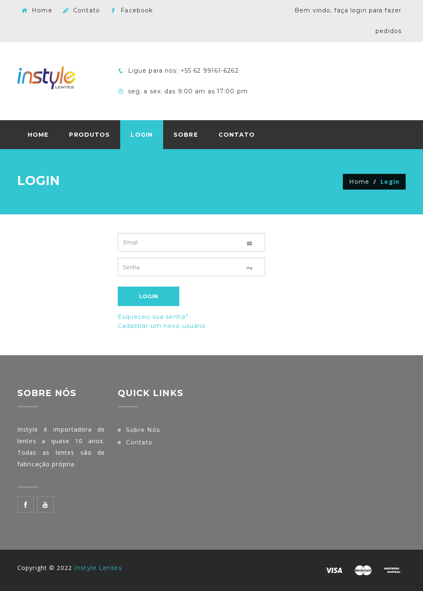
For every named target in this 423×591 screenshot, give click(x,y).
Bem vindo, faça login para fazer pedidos (348, 21)
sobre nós (143, 430)
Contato (85, 10)
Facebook (136, 10)
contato (139, 442)
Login (142, 134)
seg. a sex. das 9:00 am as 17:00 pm (187, 91)
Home (41, 10)
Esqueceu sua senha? (153, 316)
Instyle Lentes (98, 568)
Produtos (89, 134)
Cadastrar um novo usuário (162, 326)
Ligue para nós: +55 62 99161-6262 (182, 70)
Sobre (185, 134)
